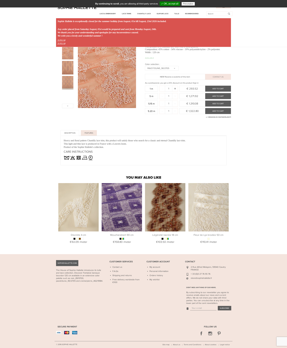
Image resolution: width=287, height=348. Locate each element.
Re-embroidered (192, 14)
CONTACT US (218, 77)
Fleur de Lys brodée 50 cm (208, 235)
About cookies (210, 345)
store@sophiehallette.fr (201, 278)
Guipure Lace (162, 14)
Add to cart (218, 89)
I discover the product (78, 186)
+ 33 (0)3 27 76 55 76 (200, 274)
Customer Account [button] (158, 261)
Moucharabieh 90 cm (122, 235)
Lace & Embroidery (108, 14)
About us (176, 345)
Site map (166, 345)
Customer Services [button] (121, 261)
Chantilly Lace (144, 14)
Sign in (196, 83)
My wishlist (154, 279)
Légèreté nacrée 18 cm (165, 235)
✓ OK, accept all (169, 3)
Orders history (156, 275)
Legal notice (225, 345)
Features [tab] (89, 133)
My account (154, 267)
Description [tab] (69, 133)
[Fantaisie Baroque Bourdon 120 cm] (67, 52)
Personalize (188, 4)
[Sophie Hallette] (77, 8)
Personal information (158, 271)
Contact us (117, 267)
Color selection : (153, 64)
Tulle (176, 14)
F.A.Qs (115, 271)
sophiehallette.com (67, 263)
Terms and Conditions (192, 345)
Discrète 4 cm (78, 235)
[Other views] (67, 106)
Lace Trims (126, 14)
